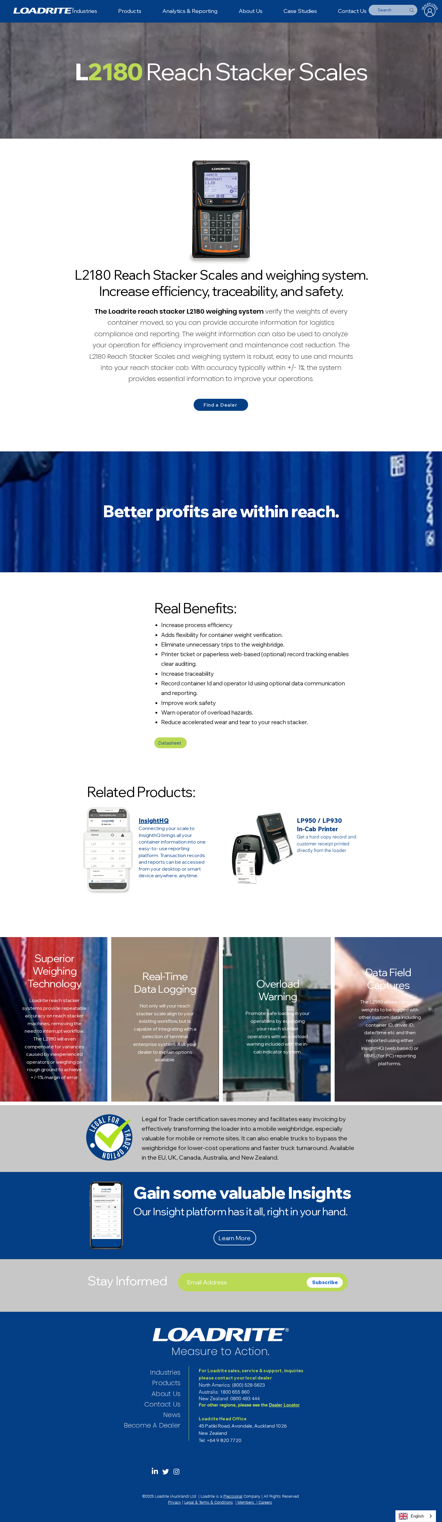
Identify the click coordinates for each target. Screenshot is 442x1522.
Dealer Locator (284, 1404)
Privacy (174, 1502)
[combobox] (415, 1516)
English (417, 1516)
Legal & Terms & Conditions (208, 1502)
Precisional (232, 1496)
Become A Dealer (152, 1425)
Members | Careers (254, 1502)
